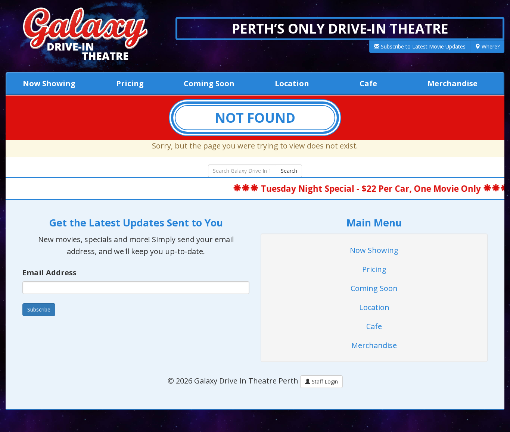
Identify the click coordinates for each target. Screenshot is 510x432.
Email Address (49, 272)
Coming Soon (209, 83)
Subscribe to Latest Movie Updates (422, 46)
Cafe (368, 83)
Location (292, 83)
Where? (490, 46)
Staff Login (324, 381)
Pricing (130, 83)
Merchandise (452, 83)
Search (289, 170)
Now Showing (49, 83)
